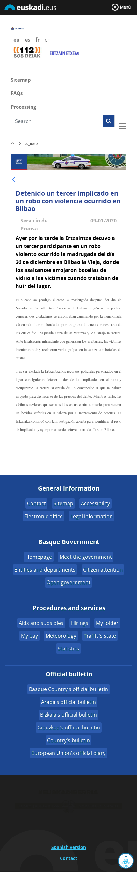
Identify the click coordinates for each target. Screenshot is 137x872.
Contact (36, 503)
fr (37, 39)
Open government (68, 582)
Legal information (91, 516)
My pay (29, 635)
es (27, 39)
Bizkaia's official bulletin (68, 714)
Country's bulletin (68, 740)
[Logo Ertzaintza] (22, 28)
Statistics (68, 648)
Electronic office (43, 516)
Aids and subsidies (41, 623)
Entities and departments (45, 569)
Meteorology (61, 635)
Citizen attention (103, 569)
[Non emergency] (64, 52)
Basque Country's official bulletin (68, 689)
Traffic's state (100, 635)
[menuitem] (68, 78)
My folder (107, 623)
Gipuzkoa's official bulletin (68, 727)
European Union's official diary (68, 753)
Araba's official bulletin (68, 701)
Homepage (38, 556)
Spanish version (68, 847)
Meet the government (86, 556)
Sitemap (63, 503)
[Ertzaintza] (12, 144)
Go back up (125, 863)
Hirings (79, 623)
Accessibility (95, 503)
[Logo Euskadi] (68, 8)
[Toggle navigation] (122, 126)
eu (16, 39)
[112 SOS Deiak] (27, 51)
